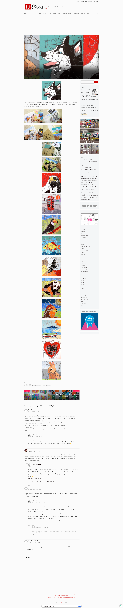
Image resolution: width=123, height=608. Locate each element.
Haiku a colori (28, 384)
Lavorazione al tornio (85, 267)
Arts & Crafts (83, 237)
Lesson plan (83, 273)
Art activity (83, 233)
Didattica (83, 252)
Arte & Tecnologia (67, 13)
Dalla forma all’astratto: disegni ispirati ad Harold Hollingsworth (38, 385)
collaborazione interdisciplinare (92, 166)
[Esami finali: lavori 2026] (89, 128)
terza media (59, 382)
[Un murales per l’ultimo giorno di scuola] (89, 142)
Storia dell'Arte (84, 295)
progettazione (83, 184)
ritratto (87, 184)
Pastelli (82, 282)
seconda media (46, 382)
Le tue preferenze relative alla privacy (67, 606)
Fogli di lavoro (85, 13)
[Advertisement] (61, 25)
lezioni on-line (87, 178)
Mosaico (66, 74)
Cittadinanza (83, 244)
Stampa (82, 291)
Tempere (83, 301)
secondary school (52, 382)
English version (95, 1)
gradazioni (83, 174)
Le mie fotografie (84, 271)
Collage (82, 248)
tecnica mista (88, 195)
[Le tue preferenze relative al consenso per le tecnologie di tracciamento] (121, 606)
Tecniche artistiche (73, 74)
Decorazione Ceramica (85, 250)
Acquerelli (83, 231)
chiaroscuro (84, 166)
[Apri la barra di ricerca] (98, 13)
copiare (87, 169)
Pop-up (82, 288)
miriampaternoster (36, 464)
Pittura (32, 13)
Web (82, 307)
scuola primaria (86, 186)
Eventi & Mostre (84, 257)
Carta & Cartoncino (55, 13)
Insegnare (76, 13)
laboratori (31, 382)
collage (82, 167)
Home (78, 1)
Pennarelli (83, 284)
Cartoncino (83, 241)
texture (95, 197)
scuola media (91, 184)
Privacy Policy (58, 602)
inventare (94, 174)
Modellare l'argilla (84, 278)
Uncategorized (84, 303)
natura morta (84, 180)
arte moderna (93, 161)
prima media (40, 382)
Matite (82, 275)
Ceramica (45, 13)
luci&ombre (94, 178)
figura (85, 172)
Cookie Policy (65, 602)
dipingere (92, 169)
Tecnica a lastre (84, 297)
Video (82, 305)
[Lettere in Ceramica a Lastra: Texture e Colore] (89, 153)
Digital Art (83, 254)
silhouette (89, 192)
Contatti (90, 1)
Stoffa (82, 293)
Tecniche (38, 13)
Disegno (26, 13)
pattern (84, 182)
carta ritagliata (90, 164)
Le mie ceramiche (84, 269)
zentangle (88, 199)
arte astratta (87, 159)
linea (90, 178)
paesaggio (35, 382)
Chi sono (82, 1)
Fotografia (83, 259)
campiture (83, 164)
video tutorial (83, 199)
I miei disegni (83, 261)
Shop (86, 1)
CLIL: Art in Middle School (86, 246)
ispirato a (84, 176)
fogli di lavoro (90, 171)
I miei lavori (83, 263)
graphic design (89, 173)
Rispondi (26, 434)
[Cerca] (96, 82)
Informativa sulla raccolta (49, 606)
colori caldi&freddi (87, 167)
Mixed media (83, 276)
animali (26, 382)
